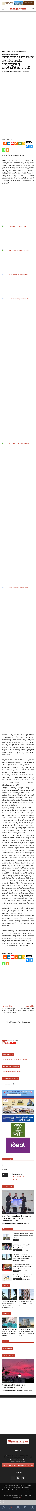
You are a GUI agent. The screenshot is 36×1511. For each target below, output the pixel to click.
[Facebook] (13, 1478)
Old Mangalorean (26, 1488)
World (27, 1492)
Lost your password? (18, 1177)
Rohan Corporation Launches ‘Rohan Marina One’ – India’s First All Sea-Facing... (26, 1332)
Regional (4, 1490)
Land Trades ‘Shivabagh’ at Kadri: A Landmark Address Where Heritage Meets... (23, 1236)
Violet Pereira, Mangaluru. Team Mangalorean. (12, 1224)
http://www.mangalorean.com (18, 1025)
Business (16, 1490)
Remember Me (17, 1174)
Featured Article (7, 1186)
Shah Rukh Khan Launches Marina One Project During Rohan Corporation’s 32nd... (16, 1219)
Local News (16, 1240)
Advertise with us (8, 1055)
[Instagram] (18, 1478)
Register (14, 1179)
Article (3, 1213)
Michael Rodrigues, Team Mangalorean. (12, 71)
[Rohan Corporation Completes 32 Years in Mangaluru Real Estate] (7, 1277)
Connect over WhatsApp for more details (14, 1060)
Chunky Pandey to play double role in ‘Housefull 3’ (26, 1010)
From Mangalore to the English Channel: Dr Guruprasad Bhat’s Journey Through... (22, 1246)
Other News (7, 1488)
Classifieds (16, 1260)
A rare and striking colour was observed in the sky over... (14, 1386)
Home (3, 52)
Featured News (7, 1229)
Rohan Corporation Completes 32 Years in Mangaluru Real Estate (22, 1276)
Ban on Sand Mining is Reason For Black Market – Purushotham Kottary (9, 1011)
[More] (7, 150)
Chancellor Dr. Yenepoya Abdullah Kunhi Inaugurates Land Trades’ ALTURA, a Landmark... (22, 1267)
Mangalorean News (12, 52)
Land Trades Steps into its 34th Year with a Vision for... (26, 1304)
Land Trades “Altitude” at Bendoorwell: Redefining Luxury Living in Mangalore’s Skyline (22, 1256)
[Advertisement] (18, 30)
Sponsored (6, 1313)
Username (5, 1165)
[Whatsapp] (3, 150)
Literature (10, 1492)
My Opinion (29, 1490)
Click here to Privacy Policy (25, 1465)
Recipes (22, 1486)
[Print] (16, 143)
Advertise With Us (19, 1492)
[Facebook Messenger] (27, 146)
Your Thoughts (16, 1488)
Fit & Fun (28, 1486)
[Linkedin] (8, 143)
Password (5, 1169)
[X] (23, 1478)
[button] (3, 8)
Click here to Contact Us (9, 1465)
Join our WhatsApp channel (11, 1067)
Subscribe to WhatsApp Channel (12, 1072)
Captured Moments (8, 1355)
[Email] (20, 143)
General (23, 1490)
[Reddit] (5, 143)
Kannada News (22, 52)
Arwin (21, 1497)
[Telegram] (31, 146)
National (10, 1490)
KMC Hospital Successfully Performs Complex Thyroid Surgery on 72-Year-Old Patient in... (9, 1332)
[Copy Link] (23, 143)
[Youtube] (12, 143)
